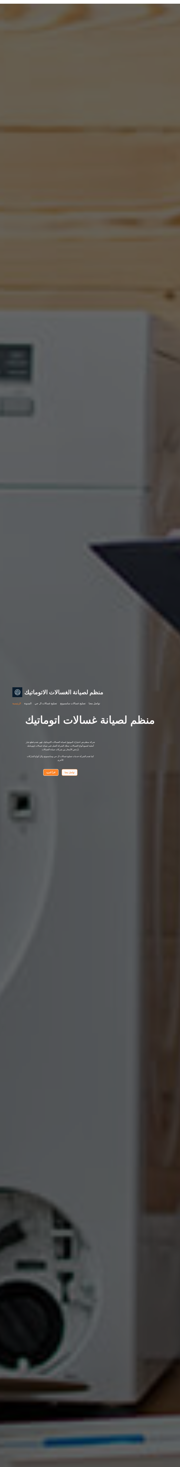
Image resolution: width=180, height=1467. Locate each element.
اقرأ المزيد (50, 772)
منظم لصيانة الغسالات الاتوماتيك (63, 692)
